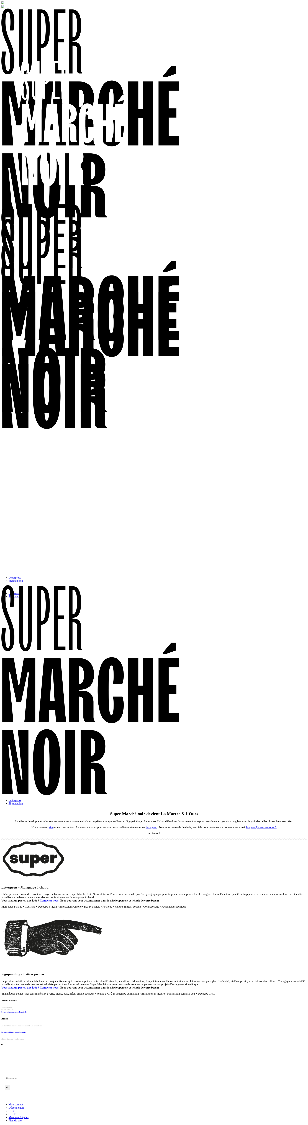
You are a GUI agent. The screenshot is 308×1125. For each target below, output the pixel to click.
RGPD (12, 1114)
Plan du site (15, 1120)
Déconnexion (16, 1107)
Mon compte (16, 1104)
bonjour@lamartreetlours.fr (261, 827)
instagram (151, 827)
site (51, 827)
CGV (12, 1110)
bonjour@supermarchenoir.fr (14, 1012)
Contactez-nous (49, 900)
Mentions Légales (19, 1117)
